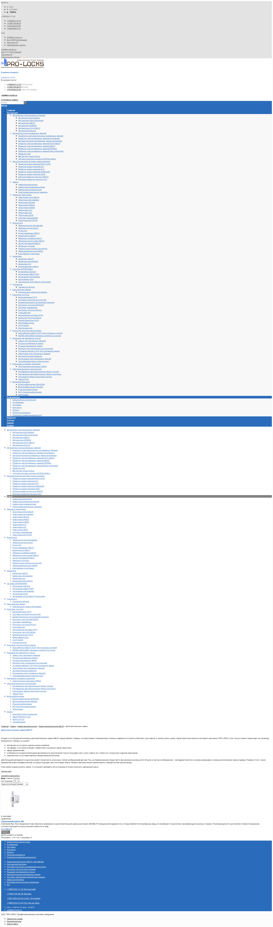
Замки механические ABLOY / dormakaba (25, 861)
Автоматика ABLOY (21, 437)
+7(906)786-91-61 (14, 28)
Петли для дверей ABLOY (24, 558)
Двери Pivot (18, 693)
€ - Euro (10, 7)
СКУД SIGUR (18, 640)
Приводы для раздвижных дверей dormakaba (33, 453)
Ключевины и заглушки (23, 568)
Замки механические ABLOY (51, 726)
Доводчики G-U (19, 524)
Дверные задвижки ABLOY (24, 552)
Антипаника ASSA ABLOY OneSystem (29, 596)
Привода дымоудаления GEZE (26, 488)
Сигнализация (19, 722)
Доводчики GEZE (20, 529)
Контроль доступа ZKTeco (24, 624)
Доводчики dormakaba (23, 514)
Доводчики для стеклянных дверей (29, 668)
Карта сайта (12, 924)
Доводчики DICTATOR (22, 535)
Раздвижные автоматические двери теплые (33, 686)
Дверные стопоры (21, 560)
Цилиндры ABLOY (20, 573)
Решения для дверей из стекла (21, 652)
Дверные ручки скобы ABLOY (26, 555)
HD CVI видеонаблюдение (24, 706)
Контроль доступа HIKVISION (25, 619)
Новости (11, 417)
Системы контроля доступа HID (27, 614)
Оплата (16, 410)
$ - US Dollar (12, 9)
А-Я (8, 884)
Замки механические (22, 499)
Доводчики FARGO (21, 519)
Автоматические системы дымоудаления (25, 476)
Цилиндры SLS (19, 578)
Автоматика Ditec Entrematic (25, 435)
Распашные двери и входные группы (29, 691)
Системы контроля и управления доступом (26, 867)
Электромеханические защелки (27, 506)
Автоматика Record (21, 445)
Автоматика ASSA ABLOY (24, 442)
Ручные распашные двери (25, 660)
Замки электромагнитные (24, 504)
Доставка (17, 405)
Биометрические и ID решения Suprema (31, 617)
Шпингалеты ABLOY (21, 550)
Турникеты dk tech (21, 601)
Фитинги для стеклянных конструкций (30, 663)
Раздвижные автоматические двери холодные (34, 688)
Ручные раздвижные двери (25, 658)
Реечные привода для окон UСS (27, 494)
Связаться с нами (15, 918)
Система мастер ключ (17, 864)
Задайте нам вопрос (10, 775)
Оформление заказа (16, 45)
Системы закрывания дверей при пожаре (26, 877)
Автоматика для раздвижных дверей (24, 447)
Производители (14, 921)
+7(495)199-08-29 (14, 23)
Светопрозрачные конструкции (21, 683)
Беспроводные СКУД (22, 611)
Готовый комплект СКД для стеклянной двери (33, 665)
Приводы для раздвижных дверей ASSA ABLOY (34, 458)
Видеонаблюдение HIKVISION (26, 699)
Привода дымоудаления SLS (25, 481)
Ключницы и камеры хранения (21, 678)
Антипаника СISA (20, 593)
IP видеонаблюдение (22, 704)
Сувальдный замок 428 (12, 821)
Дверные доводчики (16, 509)
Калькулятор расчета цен (24, 399)
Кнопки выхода (20, 642)
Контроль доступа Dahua (24, 632)
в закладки (6, 816)
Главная (5, 726)
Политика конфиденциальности (27, 415)
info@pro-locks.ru (14, 37)
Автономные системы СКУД (25, 629)
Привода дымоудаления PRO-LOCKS (29, 478)
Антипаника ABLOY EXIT (23, 588)
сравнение (6, 818)
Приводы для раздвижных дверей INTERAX (32, 463)
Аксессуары (18, 709)
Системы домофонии (22, 622)
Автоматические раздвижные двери (23, 874)
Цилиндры (11, 570)
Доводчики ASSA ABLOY (23, 511)
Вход (9, 40)
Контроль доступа (15, 609)
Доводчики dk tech (21, 517)
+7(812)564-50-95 (14, 26)
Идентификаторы (21, 637)
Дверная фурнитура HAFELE (25, 565)
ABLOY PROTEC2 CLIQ (22, 716)
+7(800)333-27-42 (14, 21)
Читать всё (6, 771)
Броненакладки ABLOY (23, 581)
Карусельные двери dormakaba (27, 606)
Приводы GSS (19, 468)
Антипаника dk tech (21, 586)
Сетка (16, 778)
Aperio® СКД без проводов (25, 714)
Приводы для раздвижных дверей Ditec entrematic (35, 465)
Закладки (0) (12, 42)
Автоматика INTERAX (22, 440)
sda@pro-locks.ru (9, 95)
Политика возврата (22, 412)
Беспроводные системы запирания (23, 882)
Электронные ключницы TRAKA (27, 681)
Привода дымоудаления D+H (26, 483)
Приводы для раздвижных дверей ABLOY (31, 460)
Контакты (17, 407)
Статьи (10, 420)
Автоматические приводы (25, 670)
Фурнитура (12, 537)
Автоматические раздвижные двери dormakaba (35, 455)
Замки (10, 496)
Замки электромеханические (26, 501)
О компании (18, 402)
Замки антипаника (15, 879)
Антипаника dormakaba (23, 591)
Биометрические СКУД (23, 634)
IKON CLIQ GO (18, 719)
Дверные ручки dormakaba (25, 540)
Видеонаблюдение (15, 696)
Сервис (10, 423)
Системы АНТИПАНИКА (17, 583)
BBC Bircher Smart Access (23, 470)
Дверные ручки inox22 (23, 542)
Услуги (10, 425)
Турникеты (12, 599)
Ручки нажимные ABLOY (23, 547)
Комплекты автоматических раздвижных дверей (35, 450)
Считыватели (19, 627)
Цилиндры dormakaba (22, 576)
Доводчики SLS (19, 527)
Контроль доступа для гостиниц (21, 645)
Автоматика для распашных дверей (23, 429)
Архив (9, 711)
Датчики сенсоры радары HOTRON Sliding (31, 473)
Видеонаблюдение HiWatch (25, 701)
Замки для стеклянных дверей (26, 655)
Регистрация (21, 40)
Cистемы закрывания (22, 532)
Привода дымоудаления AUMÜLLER (28, 486)
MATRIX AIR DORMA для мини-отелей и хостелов (34, 650)
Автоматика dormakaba (23, 432)
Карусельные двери (16, 604)
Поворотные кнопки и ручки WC (27, 563)
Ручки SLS (17, 545)
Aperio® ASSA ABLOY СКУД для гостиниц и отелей (35, 647)
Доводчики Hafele (21, 522)
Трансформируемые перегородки (28, 675)
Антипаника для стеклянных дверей (29, 673)
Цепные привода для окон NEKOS (28, 491)
